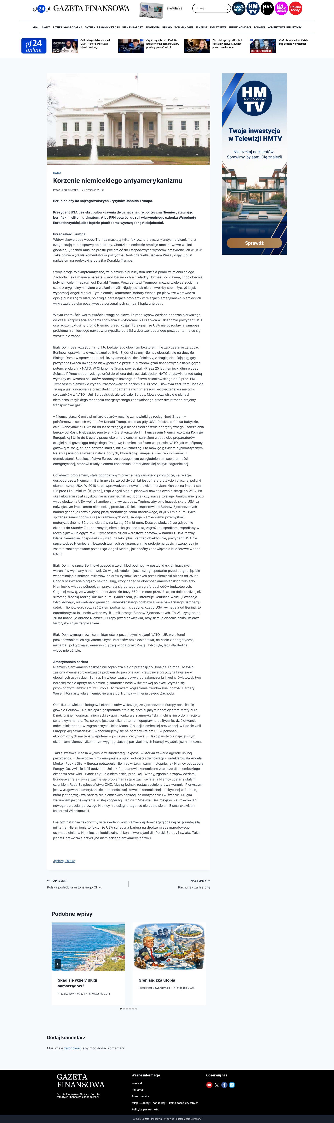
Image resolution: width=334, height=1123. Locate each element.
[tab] (121, 1009)
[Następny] (199, 964)
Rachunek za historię (194, 884)
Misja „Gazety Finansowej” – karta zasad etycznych (165, 1103)
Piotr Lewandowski (158, 987)
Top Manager (184, 27)
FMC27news (218, 27)
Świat (46, 27)
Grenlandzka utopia (157, 980)
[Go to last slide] (58, 964)
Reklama (137, 1090)
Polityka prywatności (145, 1109)
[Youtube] (209, 1085)
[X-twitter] (217, 1085)
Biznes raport (132, 27)
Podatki (259, 27)
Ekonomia (153, 27)
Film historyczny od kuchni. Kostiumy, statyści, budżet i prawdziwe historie (227, 44)
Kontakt (137, 1083)
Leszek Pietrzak (75, 993)
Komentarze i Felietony (285, 27)
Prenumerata (140, 1096)
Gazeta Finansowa (81, 1081)
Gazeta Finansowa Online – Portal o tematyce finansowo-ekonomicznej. (78, 1095)
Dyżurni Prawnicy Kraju (102, 27)
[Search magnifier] (226, 8)
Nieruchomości (240, 27)
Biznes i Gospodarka (67, 27)
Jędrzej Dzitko (69, 189)
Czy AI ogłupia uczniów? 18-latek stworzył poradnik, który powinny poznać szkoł (162, 44)
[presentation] (88, 946)
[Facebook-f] (224, 1085)
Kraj (35, 27)
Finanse (201, 27)
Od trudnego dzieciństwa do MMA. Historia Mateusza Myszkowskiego (95, 44)
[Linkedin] (232, 1085)
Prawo (167, 27)
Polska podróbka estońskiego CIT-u (74, 884)
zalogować (72, 1048)
